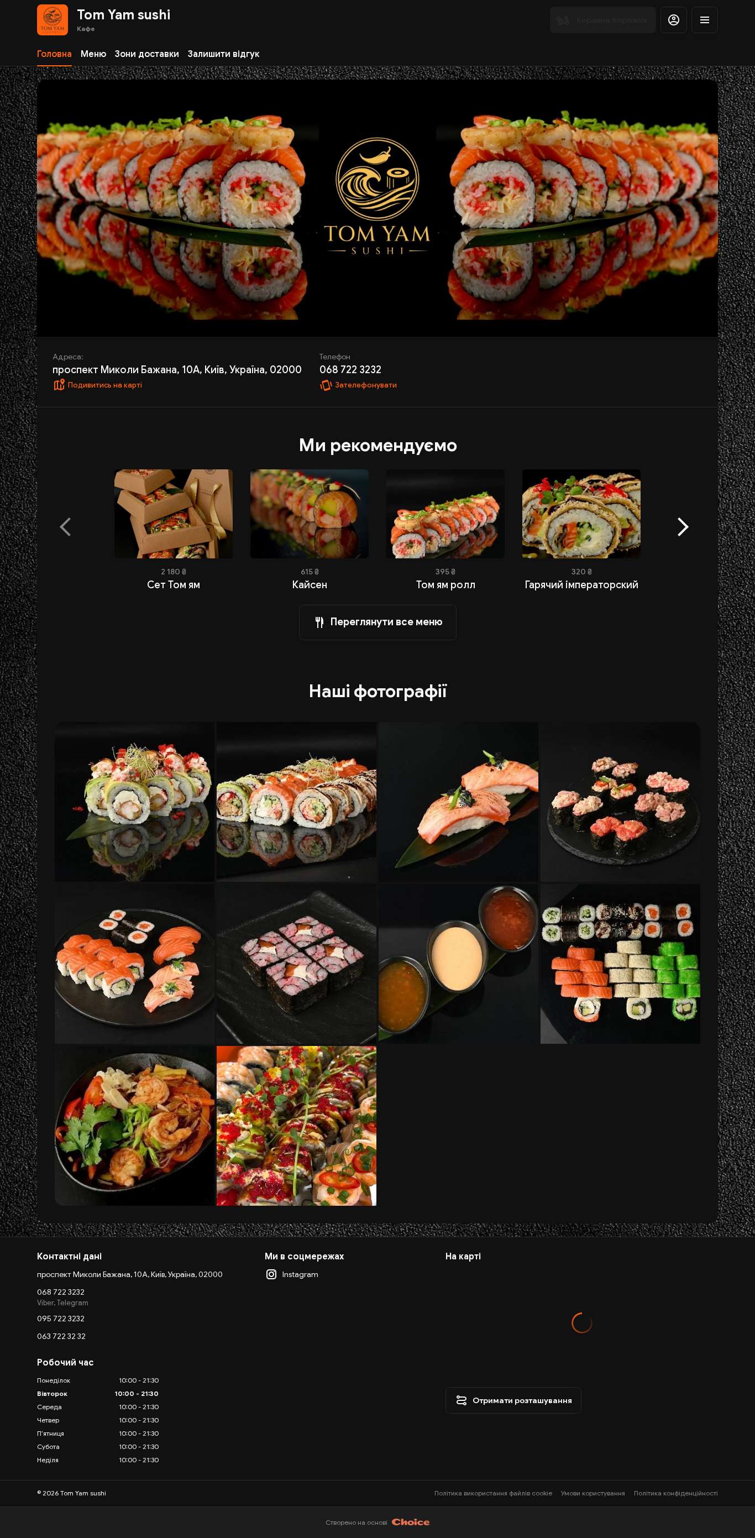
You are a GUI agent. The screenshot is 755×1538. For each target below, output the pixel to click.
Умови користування (593, 1493)
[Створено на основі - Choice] (411, 1522)
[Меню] (704, 20)
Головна (54, 54)
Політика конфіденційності (676, 1493)
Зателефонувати (366, 385)
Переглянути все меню (387, 622)
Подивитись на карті (105, 385)
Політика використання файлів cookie (493, 1493)
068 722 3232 (61, 1292)
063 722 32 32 (61, 1336)
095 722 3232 (61, 1318)
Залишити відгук (223, 54)
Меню (93, 54)
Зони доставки (147, 54)
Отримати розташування (522, 1400)
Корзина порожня (611, 20)
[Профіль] (673, 20)
